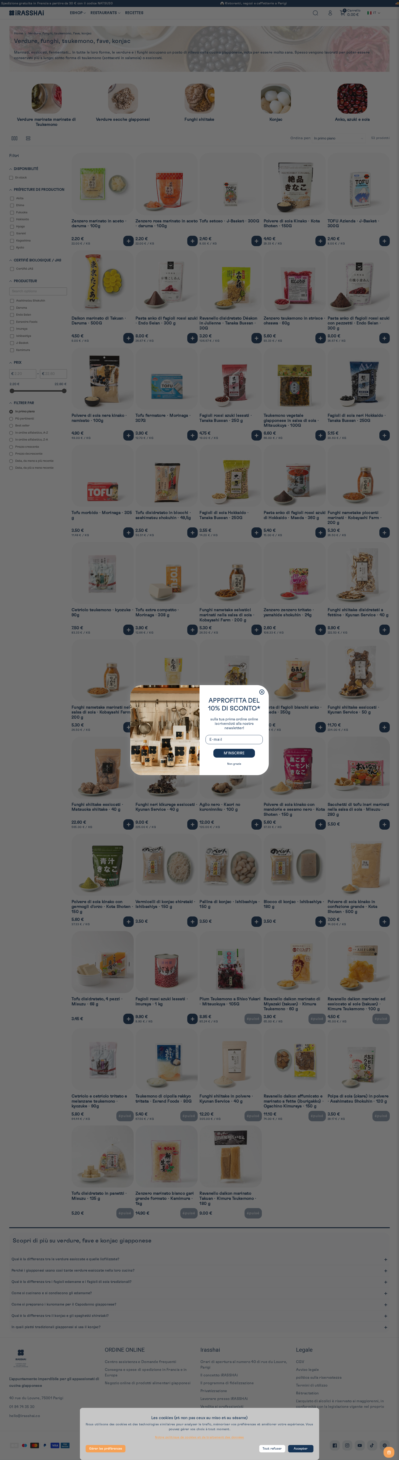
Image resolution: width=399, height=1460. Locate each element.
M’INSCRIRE (234, 753)
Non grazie (234, 763)
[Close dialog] (262, 692)
